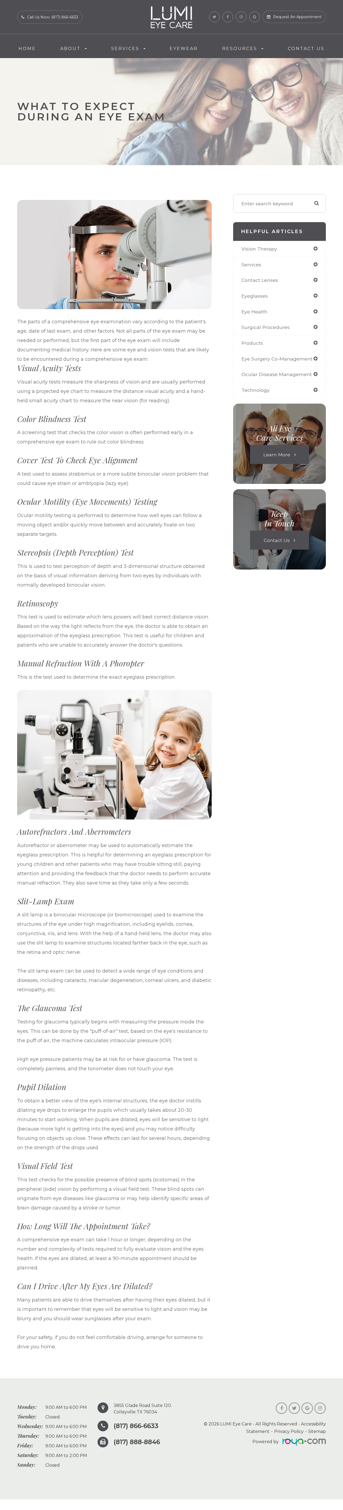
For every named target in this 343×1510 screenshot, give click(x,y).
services (251, 264)
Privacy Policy (289, 1431)
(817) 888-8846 (137, 1442)
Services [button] (125, 48)
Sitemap (317, 1431)
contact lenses (259, 280)
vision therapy (259, 249)
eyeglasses (254, 296)
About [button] (70, 48)
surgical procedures (265, 327)
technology (255, 390)
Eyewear (184, 48)
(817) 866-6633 (136, 1426)
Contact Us (306, 48)
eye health (254, 311)
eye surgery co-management (276, 359)
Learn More (276, 454)
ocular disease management (276, 374)
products (252, 343)
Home (27, 48)
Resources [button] (239, 48)
